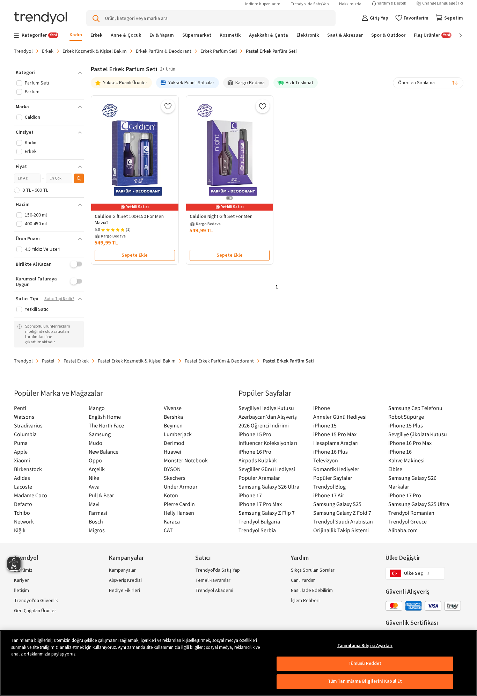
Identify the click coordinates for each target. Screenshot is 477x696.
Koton (171, 495)
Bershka (173, 416)
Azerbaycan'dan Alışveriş (268, 416)
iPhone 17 (250, 495)
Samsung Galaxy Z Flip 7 (267, 512)
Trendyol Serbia (257, 530)
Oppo (95, 460)
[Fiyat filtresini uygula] (79, 178)
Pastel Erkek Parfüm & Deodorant (219, 361)
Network (24, 521)
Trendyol (23, 51)
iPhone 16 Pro (255, 451)
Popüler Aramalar (259, 477)
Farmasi (98, 512)
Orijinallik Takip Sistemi (341, 530)
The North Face (106, 425)
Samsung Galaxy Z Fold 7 (342, 512)
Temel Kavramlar (212, 580)
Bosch (96, 521)
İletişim (21, 590)
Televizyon (325, 460)
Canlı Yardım (303, 580)
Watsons (24, 416)
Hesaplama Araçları (336, 442)
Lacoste (23, 486)
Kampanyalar (122, 570)
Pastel (48, 361)
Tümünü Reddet (365, 663)
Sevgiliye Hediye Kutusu (266, 407)
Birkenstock (28, 469)
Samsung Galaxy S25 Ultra (418, 503)
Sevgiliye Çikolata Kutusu (417, 434)
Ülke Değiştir (403, 558)
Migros (97, 530)
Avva (94, 486)
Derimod (174, 442)
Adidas (22, 477)
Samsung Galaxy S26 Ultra (269, 486)
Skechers (174, 477)
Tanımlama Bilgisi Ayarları (364, 646)
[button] (49, 73)
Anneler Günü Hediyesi (340, 416)
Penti (20, 407)
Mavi (94, 503)
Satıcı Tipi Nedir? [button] (59, 298)
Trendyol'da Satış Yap (310, 4)
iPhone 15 (325, 425)
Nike (94, 477)
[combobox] (428, 83)
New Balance (103, 451)
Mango (97, 407)
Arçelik (97, 469)
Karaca (172, 521)
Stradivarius (28, 425)
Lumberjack (178, 434)
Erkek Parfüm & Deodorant (163, 51)
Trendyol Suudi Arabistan (343, 521)
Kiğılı (19, 530)
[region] (238, 663)
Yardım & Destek (391, 3)
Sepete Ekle (135, 255)
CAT (168, 530)
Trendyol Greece (407, 521)
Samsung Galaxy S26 (412, 477)
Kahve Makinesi (406, 460)
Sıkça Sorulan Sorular (313, 570)
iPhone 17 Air (328, 495)
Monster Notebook (186, 460)
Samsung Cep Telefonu (415, 407)
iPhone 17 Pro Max (260, 503)
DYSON (172, 469)
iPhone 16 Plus (330, 451)
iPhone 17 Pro (404, 495)
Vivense (173, 407)
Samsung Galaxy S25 (337, 503)
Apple (21, 451)
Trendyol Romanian (411, 512)
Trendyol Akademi (214, 590)
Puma (21, 442)
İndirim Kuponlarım (262, 4)
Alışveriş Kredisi (125, 580)
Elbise (395, 469)
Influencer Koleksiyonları (268, 442)
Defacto (23, 503)
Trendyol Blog (329, 486)
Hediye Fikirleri (124, 590)
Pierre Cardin (179, 503)
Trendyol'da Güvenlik (36, 600)
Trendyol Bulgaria (259, 521)
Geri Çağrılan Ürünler (35, 610)
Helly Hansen (179, 512)
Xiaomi (22, 460)
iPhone (321, 407)
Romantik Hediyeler (336, 469)
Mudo (95, 442)
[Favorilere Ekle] (168, 106)
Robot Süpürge (406, 416)
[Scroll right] (455, 35)
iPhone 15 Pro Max (335, 434)
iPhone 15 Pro (255, 434)
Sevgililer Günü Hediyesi (267, 469)
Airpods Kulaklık (258, 460)
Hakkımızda (350, 4)
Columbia (25, 434)
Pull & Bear (101, 495)
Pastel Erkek (76, 361)
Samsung (100, 434)
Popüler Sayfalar (332, 477)
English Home (105, 416)
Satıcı (203, 558)
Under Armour (181, 486)
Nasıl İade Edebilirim (312, 590)
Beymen (173, 425)
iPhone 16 (400, 451)
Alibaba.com (403, 530)
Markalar (398, 486)
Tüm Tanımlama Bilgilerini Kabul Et (365, 681)
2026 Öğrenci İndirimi (264, 425)
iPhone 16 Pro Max (410, 442)
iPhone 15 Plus (405, 425)
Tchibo (22, 512)
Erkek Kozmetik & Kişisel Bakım (95, 51)
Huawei (172, 451)
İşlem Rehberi (305, 600)
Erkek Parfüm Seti (218, 51)
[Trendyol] (40, 18)
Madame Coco (30, 495)
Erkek (47, 51)
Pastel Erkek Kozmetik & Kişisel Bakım (137, 361)
